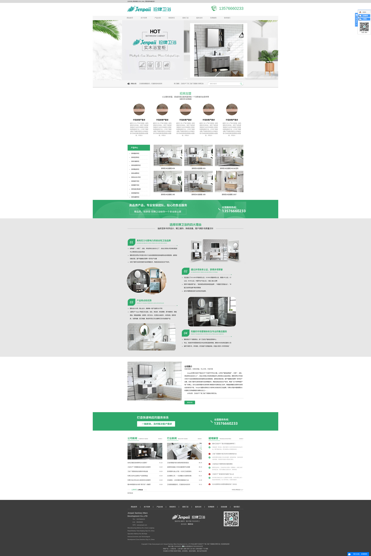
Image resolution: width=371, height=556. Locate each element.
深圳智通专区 (135, 169)
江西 (178, 548)
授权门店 (185, 18)
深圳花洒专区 (135, 157)
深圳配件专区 (135, 185)
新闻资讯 (171, 18)
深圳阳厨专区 (135, 193)
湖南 (185, 548)
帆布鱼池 (130, 493)
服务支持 (199, 18)
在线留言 (365, 15)
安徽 (197, 548)
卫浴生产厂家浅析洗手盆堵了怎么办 (223, 465)
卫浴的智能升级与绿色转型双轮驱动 (178, 462)
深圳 (188, 548)
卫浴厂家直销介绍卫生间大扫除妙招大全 (224, 445)
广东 (203, 548)
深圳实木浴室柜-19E (168, 194)
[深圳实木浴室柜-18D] (198, 181)
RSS (140, 1)
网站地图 (135, 1)
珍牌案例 (213, 18)
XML (143, 1)
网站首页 (130, 18)
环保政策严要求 (139, 120)
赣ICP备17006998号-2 (175, 546)
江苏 (191, 548)
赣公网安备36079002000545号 (193, 546)
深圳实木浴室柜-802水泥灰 (229, 168)
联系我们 (227, 18)
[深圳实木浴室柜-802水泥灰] (229, 155)
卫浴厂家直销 (193, 83)
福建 (200, 548)
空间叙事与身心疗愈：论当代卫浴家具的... (180, 471)
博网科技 (190, 524)
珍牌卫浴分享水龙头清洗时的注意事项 (139, 480)
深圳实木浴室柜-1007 (229, 194)
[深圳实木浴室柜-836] (168, 155)
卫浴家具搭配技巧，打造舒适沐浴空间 (178, 484)
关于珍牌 (144, 18)
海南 (206, 548)
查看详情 (189, 402)
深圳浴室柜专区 (136, 165)
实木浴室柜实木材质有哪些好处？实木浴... (225, 475)
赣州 (182, 548)
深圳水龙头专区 (136, 177)
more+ (160, 438)
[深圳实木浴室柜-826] (198, 155)
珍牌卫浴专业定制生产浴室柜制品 (138, 476)
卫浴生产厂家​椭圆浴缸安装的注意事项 (139, 467)
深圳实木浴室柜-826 (198, 168)
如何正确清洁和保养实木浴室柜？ (138, 462)
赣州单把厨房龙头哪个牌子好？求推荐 (139, 484)
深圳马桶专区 (135, 161)
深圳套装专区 (135, 153)
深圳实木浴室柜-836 (168, 168)
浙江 (194, 548)
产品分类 (158, 18)
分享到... (365, 19)
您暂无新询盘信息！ (150, 1)
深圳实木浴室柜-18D (198, 194)
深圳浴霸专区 (135, 197)
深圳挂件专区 (135, 181)
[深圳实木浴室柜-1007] (229, 181)
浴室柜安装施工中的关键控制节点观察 (178, 467)
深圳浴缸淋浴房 (136, 189)
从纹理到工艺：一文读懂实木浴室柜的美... (180, 476)
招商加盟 (224, 507)
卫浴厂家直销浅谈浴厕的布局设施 (138, 471)
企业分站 (130, 1)
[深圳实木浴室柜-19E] (168, 181)
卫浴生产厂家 (185, 83)
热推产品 (165, 548)
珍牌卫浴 (200, 83)
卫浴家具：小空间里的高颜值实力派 (178, 480)
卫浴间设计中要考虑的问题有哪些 (222, 455)
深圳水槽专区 (135, 173)
